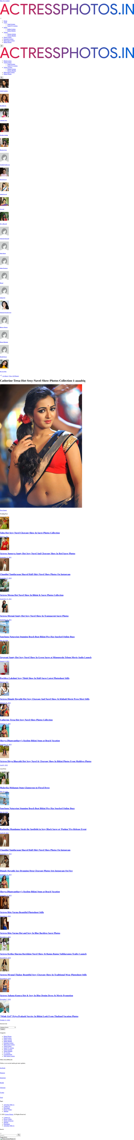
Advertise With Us (9, 1105)
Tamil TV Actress (12, 26)
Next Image (3, 510)
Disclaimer (7, 1108)
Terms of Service (8, 1121)
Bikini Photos (7, 42)
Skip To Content (4, 1)
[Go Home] (67, 14)
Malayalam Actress (9, 40)
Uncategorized (8, 1054)
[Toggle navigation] (1, 46)
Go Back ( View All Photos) (10, 376)
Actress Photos (9, 1114)
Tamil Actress (11, 24)
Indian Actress (11, 29)
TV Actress (7, 1053)
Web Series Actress (9, 1056)
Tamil (5, 22)
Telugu (6, 32)
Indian (5, 27)
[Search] (19, 1135)
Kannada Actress (8, 39)
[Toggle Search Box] (1, 77)
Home (5, 21)
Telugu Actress (11, 34)
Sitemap (6, 1111)
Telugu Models (11, 35)
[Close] (0, 18)
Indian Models (11, 31)
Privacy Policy (8, 1109)
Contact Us (7, 1106)
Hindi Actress (7, 37)
